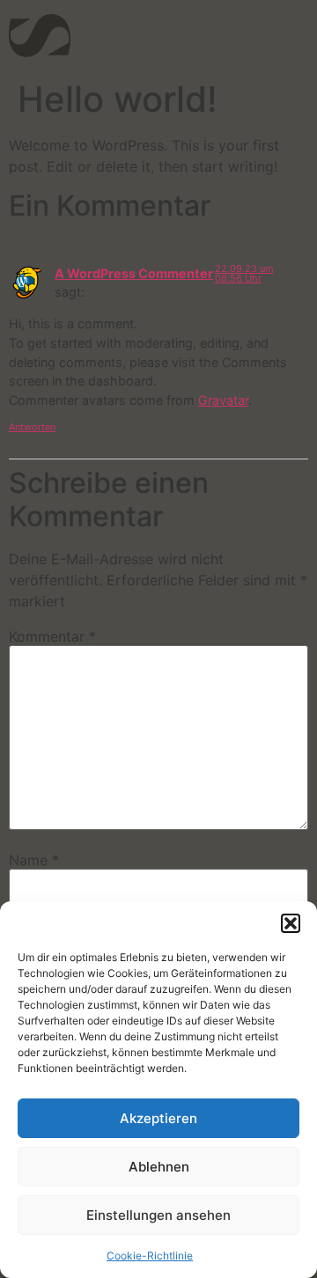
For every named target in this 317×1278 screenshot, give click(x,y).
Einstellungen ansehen (158, 1215)
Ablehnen (159, 1166)
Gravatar (223, 400)
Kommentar (52, 636)
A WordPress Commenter (134, 273)
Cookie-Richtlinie (150, 1255)
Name (34, 860)
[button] (290, 923)
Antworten (32, 427)
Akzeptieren (158, 1118)
